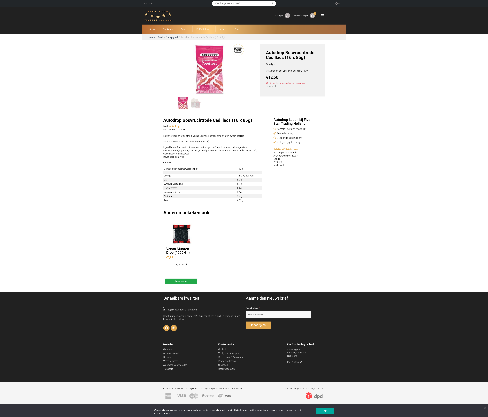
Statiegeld (223, 365)
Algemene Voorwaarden (175, 365)
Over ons (167, 349)
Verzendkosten (170, 361)
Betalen (167, 357)
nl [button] (339, 3)
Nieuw (152, 29)
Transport (168, 369)
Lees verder (181, 281)
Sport (222, 29)
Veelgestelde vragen (228, 353)
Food (183, 29)
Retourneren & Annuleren (230, 357)
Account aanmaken (172, 353)
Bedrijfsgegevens (226, 369)
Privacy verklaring (227, 361)
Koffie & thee (202, 29)
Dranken (167, 29)
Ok (325, 411)
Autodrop (174, 126)
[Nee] (485, 408)
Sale (237, 29)
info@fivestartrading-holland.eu (181, 309)
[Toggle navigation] (322, 15)
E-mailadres (253, 308)
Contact (148, 3)
